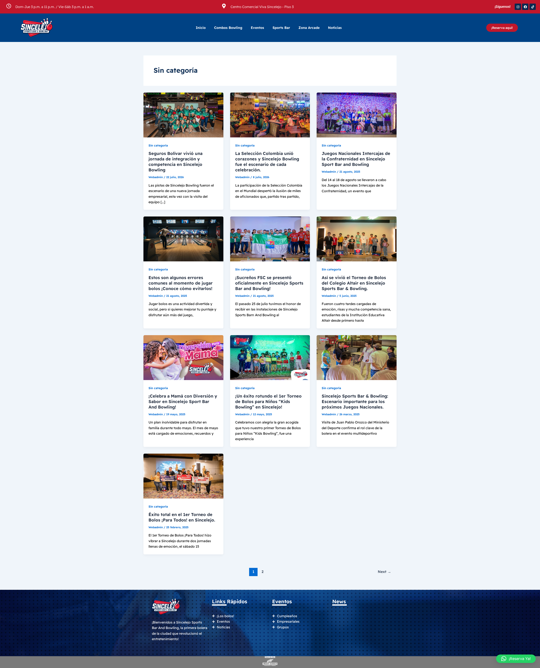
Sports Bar (281, 28)
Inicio (201, 28)
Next (384, 571)
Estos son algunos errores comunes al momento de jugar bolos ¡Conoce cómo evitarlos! (180, 283)
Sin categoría (158, 145)
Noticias (335, 28)
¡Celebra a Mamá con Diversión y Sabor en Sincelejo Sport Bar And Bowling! (182, 401)
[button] (516, 659)
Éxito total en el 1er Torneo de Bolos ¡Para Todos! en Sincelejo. (181, 517)
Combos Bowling (228, 28)
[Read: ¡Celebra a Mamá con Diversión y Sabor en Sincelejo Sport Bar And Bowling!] (183, 357)
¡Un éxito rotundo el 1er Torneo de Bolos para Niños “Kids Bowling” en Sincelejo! (268, 401)
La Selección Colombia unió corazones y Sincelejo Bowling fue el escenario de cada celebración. (267, 161)
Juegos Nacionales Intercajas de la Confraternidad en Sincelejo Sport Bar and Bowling (356, 159)
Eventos (257, 28)
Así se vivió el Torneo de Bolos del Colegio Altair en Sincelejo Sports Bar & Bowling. (354, 283)
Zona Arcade (309, 28)
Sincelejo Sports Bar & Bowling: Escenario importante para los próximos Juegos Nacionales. (355, 401)
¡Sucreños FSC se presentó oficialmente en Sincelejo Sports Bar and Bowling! (269, 283)
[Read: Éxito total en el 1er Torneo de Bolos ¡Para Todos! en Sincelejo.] (183, 475)
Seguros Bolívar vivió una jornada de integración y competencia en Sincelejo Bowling (175, 161)
